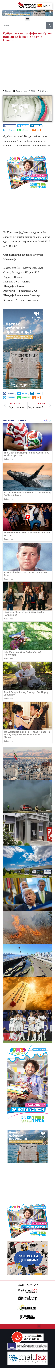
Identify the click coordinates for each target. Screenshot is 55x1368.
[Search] (49, 25)
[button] (27, 18)
